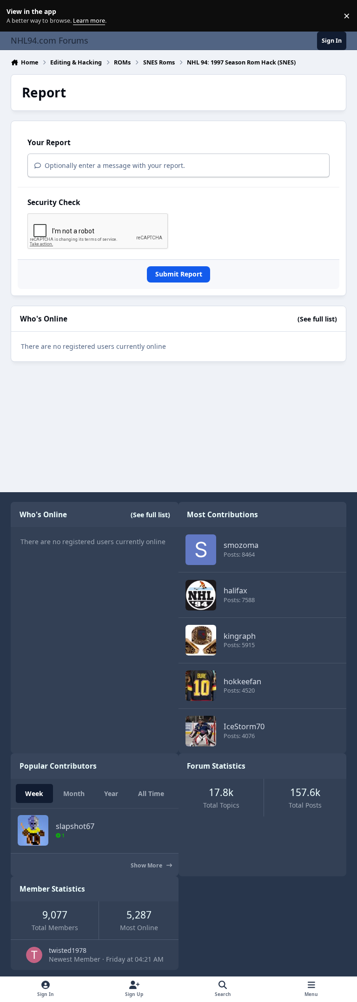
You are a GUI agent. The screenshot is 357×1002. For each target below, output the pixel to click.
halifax (235, 590)
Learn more (18, 16)
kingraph (240, 635)
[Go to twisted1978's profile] (34, 955)
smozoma (241, 545)
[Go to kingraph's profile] (200, 640)
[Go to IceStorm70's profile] (200, 731)
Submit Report (178, 274)
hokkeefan (242, 681)
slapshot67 (75, 826)
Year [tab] (111, 793)
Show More (147, 865)
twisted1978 (67, 950)
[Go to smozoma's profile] (200, 549)
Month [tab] (74, 793)
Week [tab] (34, 793)
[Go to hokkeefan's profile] (200, 685)
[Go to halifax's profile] (200, 595)
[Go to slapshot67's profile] (33, 830)
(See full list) (317, 319)
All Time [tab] (151, 793)
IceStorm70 (244, 726)
